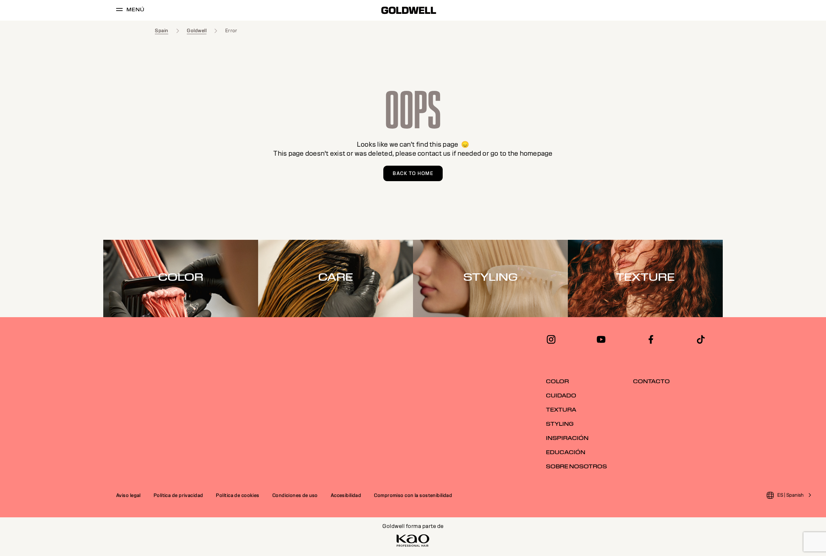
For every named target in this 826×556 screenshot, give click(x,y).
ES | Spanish (790, 495)
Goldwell (196, 31)
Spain (161, 31)
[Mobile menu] (119, 10)
